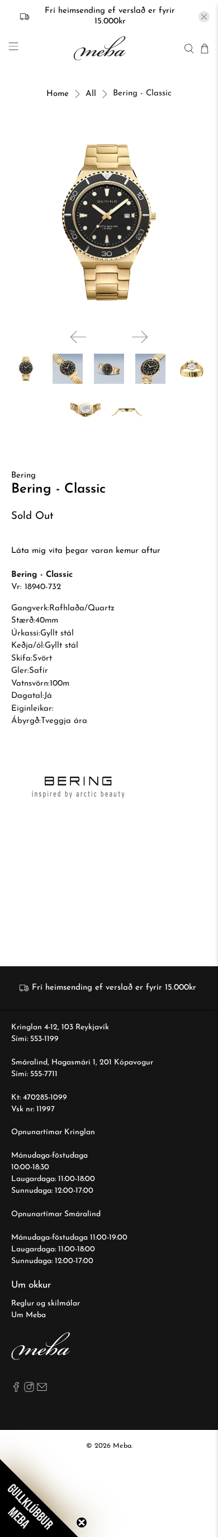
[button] (39, 1498)
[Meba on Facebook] (16, 1390)
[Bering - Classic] (109, 222)
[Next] (139, 337)
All (91, 94)
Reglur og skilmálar (45, 1303)
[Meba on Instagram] (29, 1390)
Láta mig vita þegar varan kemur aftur (85, 551)
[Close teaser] (81, 1522)
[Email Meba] (42, 1390)
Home (57, 94)
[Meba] (101, 48)
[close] (204, 16)
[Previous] (78, 337)
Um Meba (28, 1315)
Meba (122, 1446)
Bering (23, 475)
